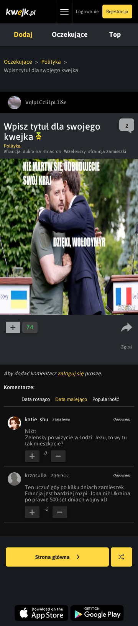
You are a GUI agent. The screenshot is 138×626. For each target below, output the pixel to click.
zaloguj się (71, 373)
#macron (52, 151)
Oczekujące (70, 34)
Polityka (51, 62)
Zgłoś (127, 347)
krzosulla (36, 475)
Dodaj (23, 34)
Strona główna (53, 557)
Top (115, 34)
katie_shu (36, 419)
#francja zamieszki (107, 151)
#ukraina (32, 151)
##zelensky (75, 151)
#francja (12, 151)
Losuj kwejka (121, 557)
